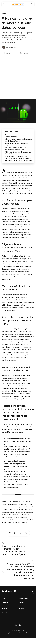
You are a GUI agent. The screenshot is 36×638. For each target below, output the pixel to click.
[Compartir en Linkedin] (20, 533)
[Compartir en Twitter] (10, 533)
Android (4, 14)
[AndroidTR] (18, 4)
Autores (4, 609)
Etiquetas (21, 609)
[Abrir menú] (4, 4)
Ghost (28, 633)
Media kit (5, 603)
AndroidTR (9, 591)
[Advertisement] (18, 80)
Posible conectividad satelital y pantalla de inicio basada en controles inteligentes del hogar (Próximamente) (18, 158)
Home (4, 599)
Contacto (21, 603)
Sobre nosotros (23, 599)
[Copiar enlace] (25, 533)
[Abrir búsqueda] (32, 4)
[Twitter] (16, 625)
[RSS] (20, 625)
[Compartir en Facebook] (15, 533)
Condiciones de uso (8, 613)
